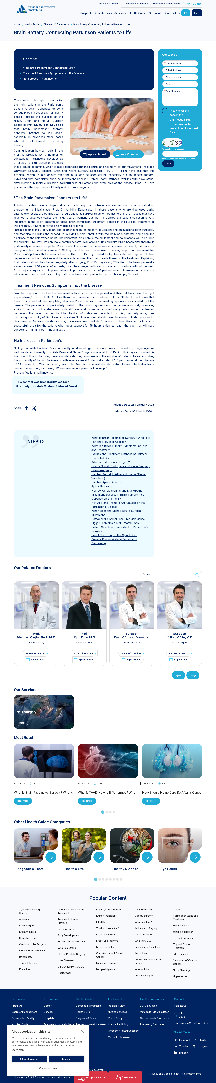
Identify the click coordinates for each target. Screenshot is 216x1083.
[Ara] (185, 12)
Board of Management (24, 1011)
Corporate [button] (156, 13)
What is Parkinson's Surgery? (110, 462)
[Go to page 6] (114, 879)
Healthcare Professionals (166, 3)
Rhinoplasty (25, 956)
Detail (22, 722)
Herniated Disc (27, 938)
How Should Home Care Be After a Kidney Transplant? (171, 793)
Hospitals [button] (86, 13)
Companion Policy (118, 1024)
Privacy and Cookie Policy (164, 1073)
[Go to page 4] (114, 812)
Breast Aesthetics (105, 934)
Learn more (18, 1049)
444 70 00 (194, 3)
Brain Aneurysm (27, 931)
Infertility (100, 922)
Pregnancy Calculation (152, 1024)
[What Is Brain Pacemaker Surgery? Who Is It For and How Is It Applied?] (44, 776)
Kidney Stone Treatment (32, 950)
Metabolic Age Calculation (154, 1011)
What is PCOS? (143, 940)
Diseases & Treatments (56, 24)
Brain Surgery (26, 925)
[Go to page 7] (117, 879)
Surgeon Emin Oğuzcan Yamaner (132, 635)
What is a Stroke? (67, 947)
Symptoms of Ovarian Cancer (185, 962)
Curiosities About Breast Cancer (109, 955)
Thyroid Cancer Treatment (182, 946)
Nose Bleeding (181, 970)
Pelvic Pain (141, 953)
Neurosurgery (36, 642)
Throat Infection (28, 963)
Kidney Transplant (106, 915)
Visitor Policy (115, 1018)
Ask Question (130, 154)
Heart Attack (64, 972)
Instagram (203, 1046)
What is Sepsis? (182, 925)
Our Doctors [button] (103, 13)
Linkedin (183, 1052)
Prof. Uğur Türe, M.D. (84, 635)
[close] (82, 1031)
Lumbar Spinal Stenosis (106, 482)
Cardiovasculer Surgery (32, 944)
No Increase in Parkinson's (40, 78)
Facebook (185, 1040)
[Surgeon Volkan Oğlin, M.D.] (179, 605)
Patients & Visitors (108, 3)
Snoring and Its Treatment (72, 941)
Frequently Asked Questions (124, 1030)
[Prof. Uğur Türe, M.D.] (84, 605)
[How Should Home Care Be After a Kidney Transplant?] (172, 776)
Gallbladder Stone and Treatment (185, 917)
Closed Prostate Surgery (71, 954)
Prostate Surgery (144, 975)
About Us (17, 1005)
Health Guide (32, 24)
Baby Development (68, 935)
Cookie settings (48, 1068)
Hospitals (49, 1018)
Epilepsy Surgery (67, 929)
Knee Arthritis (142, 969)
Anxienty (24, 919)
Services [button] (120, 13)
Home (17, 24)
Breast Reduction (105, 947)
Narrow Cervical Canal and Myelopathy (116, 490)
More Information (35, 653)
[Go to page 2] (106, 812)
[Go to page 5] (110, 879)
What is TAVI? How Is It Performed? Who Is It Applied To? (106, 793)
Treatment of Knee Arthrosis (68, 921)
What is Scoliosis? (183, 931)
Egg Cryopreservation (108, 909)
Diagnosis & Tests (86, 1018)
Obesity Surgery (144, 915)
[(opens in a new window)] (25, 408)
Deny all (66, 1059)
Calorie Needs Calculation (154, 1018)
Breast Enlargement (107, 940)
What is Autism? (143, 922)
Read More (22, 801)
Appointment (97, 154)
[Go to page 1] (102, 812)
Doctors (48, 1005)
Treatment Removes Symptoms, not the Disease (53, 73)
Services (49, 1011)
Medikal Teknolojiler (119, 1036)
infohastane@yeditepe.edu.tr (182, 1023)
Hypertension (180, 976)
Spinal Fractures (102, 486)
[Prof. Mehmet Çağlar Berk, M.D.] (36, 605)
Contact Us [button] (172, 13)
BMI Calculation (148, 1005)
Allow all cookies (29, 1059)
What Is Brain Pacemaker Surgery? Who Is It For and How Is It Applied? (43, 793)
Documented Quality (23, 1018)
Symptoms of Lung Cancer (29, 911)
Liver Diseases (66, 960)
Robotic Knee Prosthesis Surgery (148, 961)
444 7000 (182, 1015)
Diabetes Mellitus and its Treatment (71, 911)
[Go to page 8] (121, 879)
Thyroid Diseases (183, 938)
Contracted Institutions (136, 3)
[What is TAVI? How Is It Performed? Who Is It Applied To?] (108, 776)
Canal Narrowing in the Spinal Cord (114, 535)
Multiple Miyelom (105, 969)
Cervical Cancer (144, 934)
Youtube (183, 1046)
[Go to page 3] (110, 812)
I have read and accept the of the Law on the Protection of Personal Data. (184, 121)
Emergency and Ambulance (59, 1024)
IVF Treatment (181, 954)
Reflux (176, 909)
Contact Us (180, 1005)
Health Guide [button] (137, 13)
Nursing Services (117, 1011)
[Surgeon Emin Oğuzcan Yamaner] (132, 605)
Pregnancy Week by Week (91, 1024)
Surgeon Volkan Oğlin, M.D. (179, 635)
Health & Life (83, 1011)
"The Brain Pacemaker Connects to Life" (49, 67)
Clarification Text (180, 119)
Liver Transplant (143, 909)
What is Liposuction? (107, 928)
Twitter (203, 1040)
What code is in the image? (173, 149)
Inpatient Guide (20, 1024)
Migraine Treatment (107, 963)
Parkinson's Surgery (146, 928)
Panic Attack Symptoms (147, 947)
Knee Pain (25, 969)
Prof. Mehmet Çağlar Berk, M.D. (36, 635)
